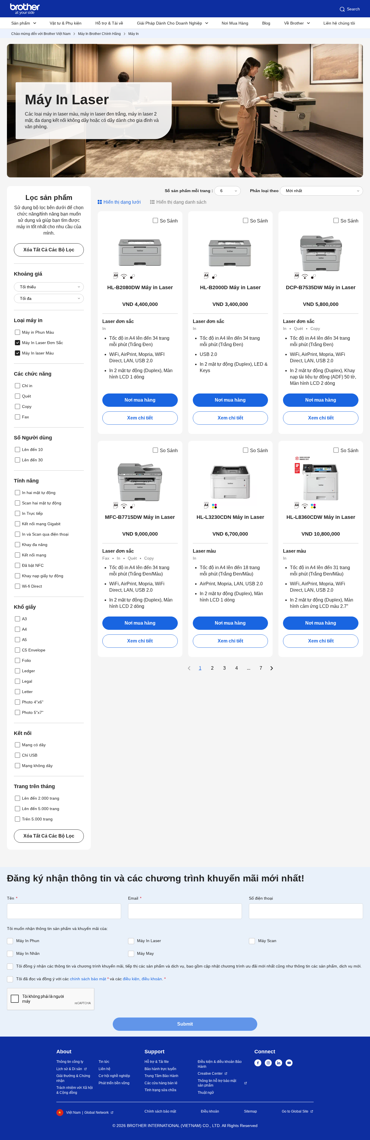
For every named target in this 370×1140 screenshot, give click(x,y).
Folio (26, 660)
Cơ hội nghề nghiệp (114, 1076)
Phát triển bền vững (114, 1083)
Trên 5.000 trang (37, 819)
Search (353, 9)
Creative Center (210, 1074)
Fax (25, 417)
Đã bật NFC (33, 565)
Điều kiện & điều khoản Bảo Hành (220, 1064)
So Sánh (169, 220)
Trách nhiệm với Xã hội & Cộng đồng (74, 1090)
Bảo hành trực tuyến (160, 1069)
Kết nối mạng (34, 555)
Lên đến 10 (32, 449)
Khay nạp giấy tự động (42, 575)
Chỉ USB (29, 755)
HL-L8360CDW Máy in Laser (320, 517)
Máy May (145, 953)
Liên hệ (104, 1069)
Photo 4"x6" (32, 702)
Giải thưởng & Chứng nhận (73, 1078)
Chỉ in (27, 385)
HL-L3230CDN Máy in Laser (230, 517)
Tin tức (104, 1062)
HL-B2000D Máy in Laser (230, 287)
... (248, 668)
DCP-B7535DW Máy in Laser (321, 287)
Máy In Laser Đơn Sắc (42, 342)
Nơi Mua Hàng (235, 23)
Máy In (133, 34)
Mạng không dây (37, 765)
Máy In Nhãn (28, 953)
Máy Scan (267, 940)
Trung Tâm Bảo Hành (161, 1076)
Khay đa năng (34, 544)
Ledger (28, 671)
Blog (266, 23)
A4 (24, 629)
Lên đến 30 (32, 460)
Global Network (96, 1113)
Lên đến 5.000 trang (40, 808)
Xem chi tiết (140, 417)
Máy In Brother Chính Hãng (99, 34)
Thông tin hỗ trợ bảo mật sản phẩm (217, 1083)
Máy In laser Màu (38, 353)
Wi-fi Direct (32, 586)
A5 (24, 639)
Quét (26, 396)
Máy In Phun (27, 940)
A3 (24, 619)
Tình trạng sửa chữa (160, 1090)
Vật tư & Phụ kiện (66, 23)
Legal (27, 681)
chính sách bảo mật (88, 978)
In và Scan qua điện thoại (45, 534)
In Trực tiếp (32, 513)
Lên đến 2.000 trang (40, 798)
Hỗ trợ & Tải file (157, 1062)
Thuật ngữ (206, 1093)
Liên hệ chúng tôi (339, 23)
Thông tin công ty (69, 1062)
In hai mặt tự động (39, 492)
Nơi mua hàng (140, 400)
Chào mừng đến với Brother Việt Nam (41, 34)
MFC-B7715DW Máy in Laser (140, 517)
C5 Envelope (33, 650)
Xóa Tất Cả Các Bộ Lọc (48, 249)
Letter (27, 691)
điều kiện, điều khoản (142, 978)
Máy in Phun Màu (38, 332)
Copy (27, 406)
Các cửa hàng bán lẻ (161, 1083)
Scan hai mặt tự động (41, 503)
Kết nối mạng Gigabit (41, 523)
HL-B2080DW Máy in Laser (140, 287)
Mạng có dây (34, 744)
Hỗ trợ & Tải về (109, 23)
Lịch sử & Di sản (69, 1069)
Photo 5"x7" (32, 712)
